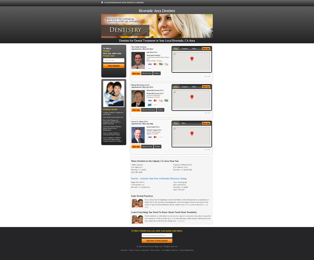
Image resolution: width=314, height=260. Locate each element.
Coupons (185, 48)
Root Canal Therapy (109, 120)
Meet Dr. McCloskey (149, 110)
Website (156, 73)
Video (194, 48)
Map (175, 48)
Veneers (117, 135)
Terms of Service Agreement (139, 250)
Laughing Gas (111, 138)
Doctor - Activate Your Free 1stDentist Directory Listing (159, 178)
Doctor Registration (187, 250)
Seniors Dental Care (117, 117)
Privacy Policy (155, 250)
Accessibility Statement (169, 250)
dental (187, 205)
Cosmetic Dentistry (109, 112)
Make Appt (136, 73)
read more (181, 221)
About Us (124, 250)
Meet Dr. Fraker (147, 146)
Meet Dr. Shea (147, 73)
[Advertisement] (113, 166)
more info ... (208, 76)
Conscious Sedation (109, 126)
